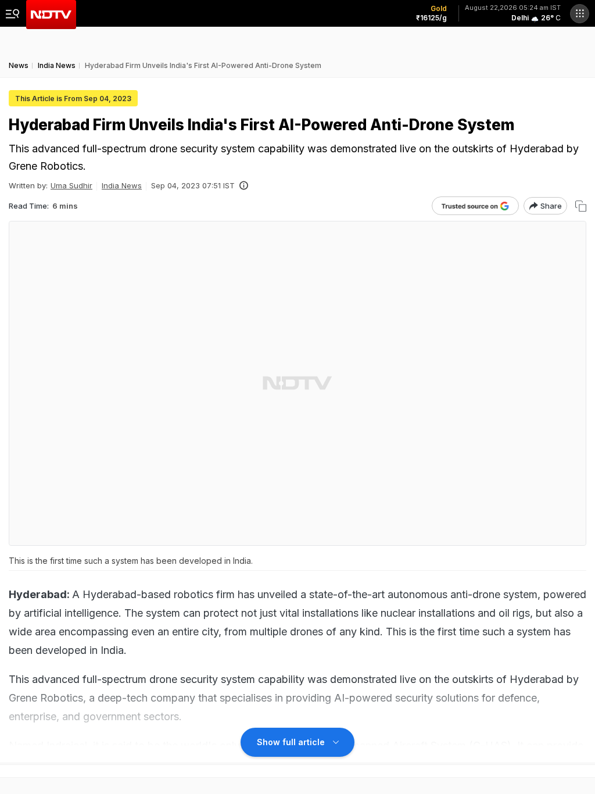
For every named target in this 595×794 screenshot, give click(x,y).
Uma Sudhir (71, 185)
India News (122, 185)
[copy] (580, 206)
